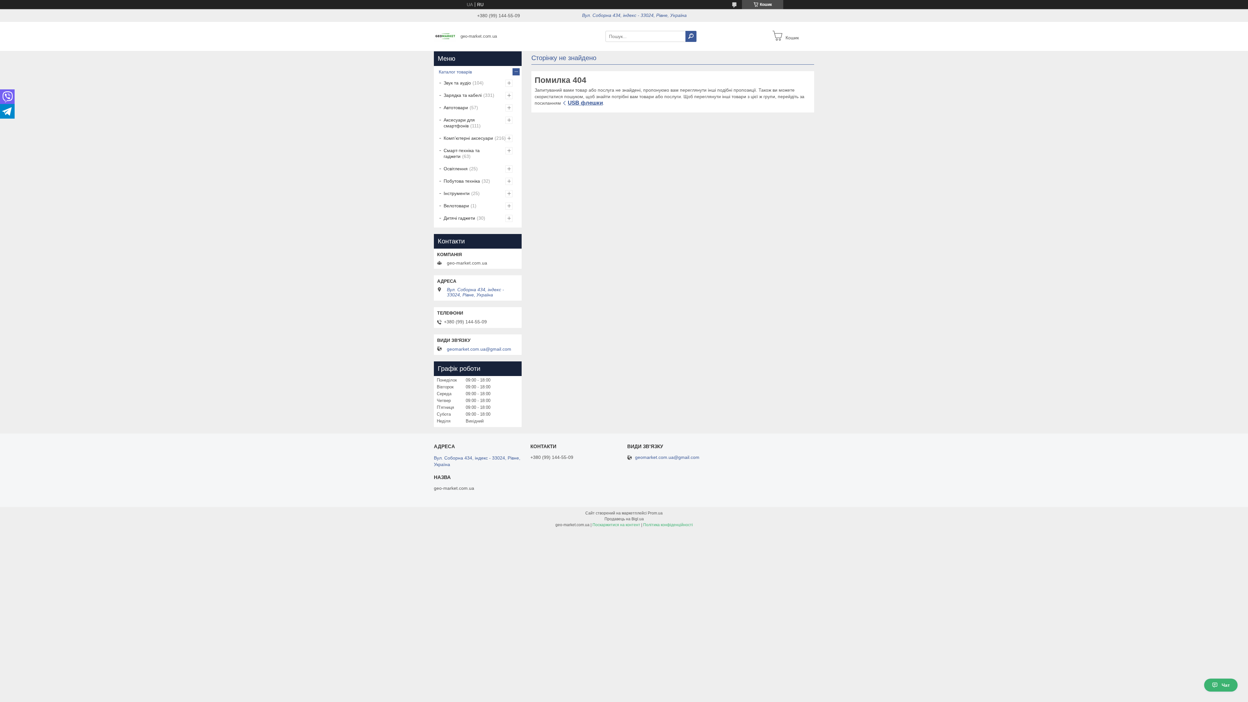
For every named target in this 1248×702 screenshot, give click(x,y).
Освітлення (456, 168)
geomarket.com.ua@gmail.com (479, 349)
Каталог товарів (455, 71)
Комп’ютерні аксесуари (468, 138)
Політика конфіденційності (668, 525)
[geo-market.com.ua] (445, 36)
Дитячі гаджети (459, 218)
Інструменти (457, 193)
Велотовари (456, 205)
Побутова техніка (462, 181)
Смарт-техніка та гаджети (462, 153)
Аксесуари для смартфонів (459, 122)
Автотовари (456, 107)
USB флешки (585, 103)
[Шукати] (690, 36)
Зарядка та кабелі (463, 95)
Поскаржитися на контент (616, 525)
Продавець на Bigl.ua (624, 519)
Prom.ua (655, 513)
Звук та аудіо (457, 82)
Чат (1226, 685)
